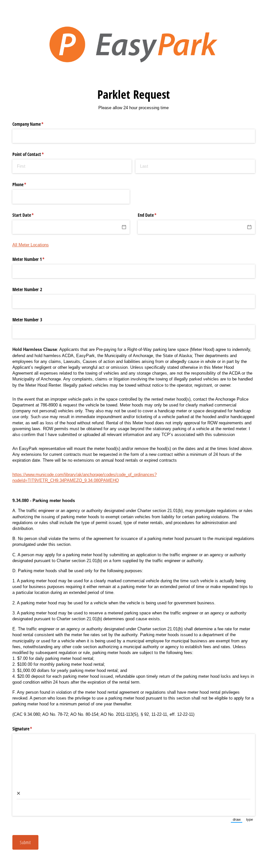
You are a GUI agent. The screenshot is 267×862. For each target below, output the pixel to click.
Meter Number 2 (27, 289)
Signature (30, 729)
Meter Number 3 (27, 319)
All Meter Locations (30, 244)
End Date (155, 215)
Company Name (35, 124)
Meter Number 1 (36, 259)
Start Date (30, 215)
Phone (27, 184)
